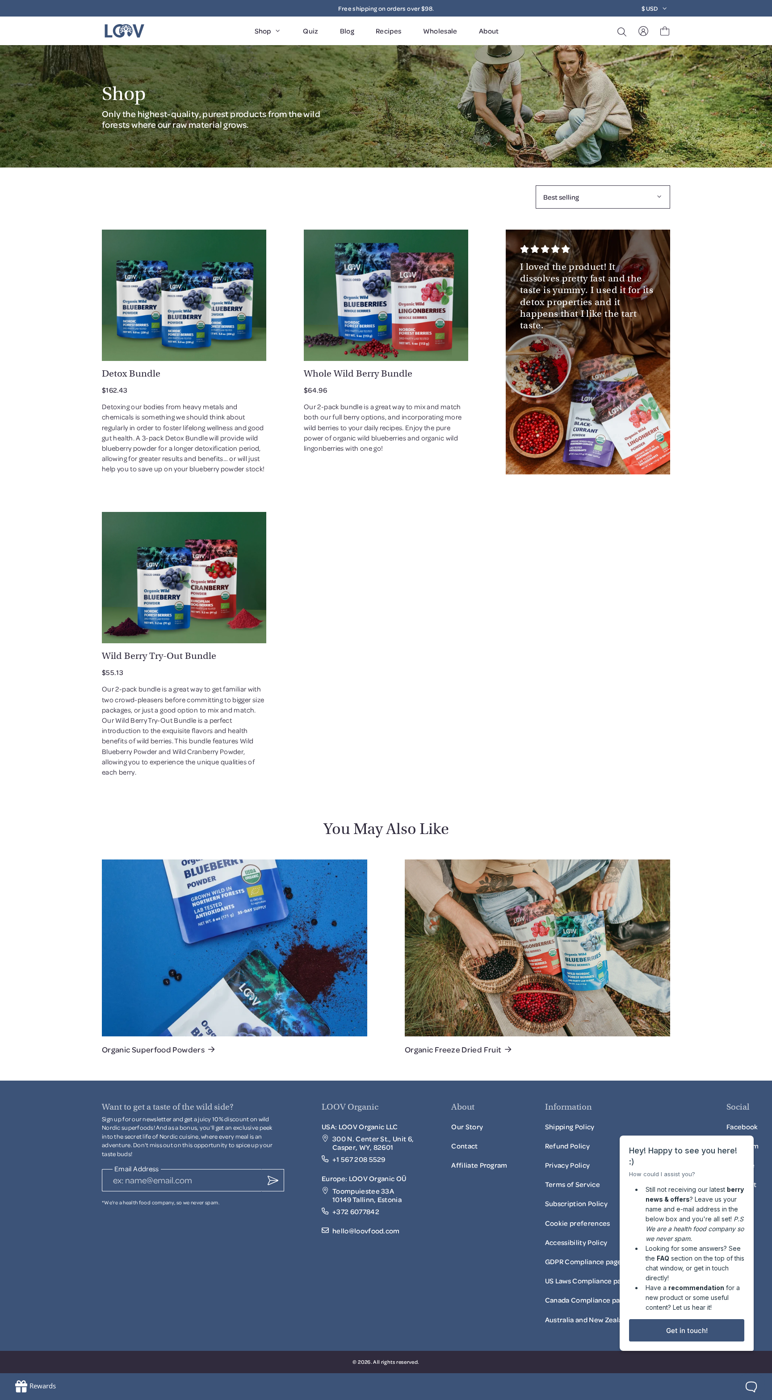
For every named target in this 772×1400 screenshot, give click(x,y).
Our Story (467, 1126)
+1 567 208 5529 (359, 1159)
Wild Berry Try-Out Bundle (159, 656)
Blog (347, 30)
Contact (464, 1145)
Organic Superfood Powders (153, 1049)
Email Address (136, 1169)
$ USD (650, 8)
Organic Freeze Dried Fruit (453, 1049)
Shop (263, 30)
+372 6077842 (355, 1211)
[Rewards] (35, 1386)
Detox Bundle (131, 373)
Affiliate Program (479, 1168)
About (489, 30)
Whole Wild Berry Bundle (358, 373)
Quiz (310, 30)
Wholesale (440, 30)
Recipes (389, 30)
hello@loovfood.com (366, 1231)
